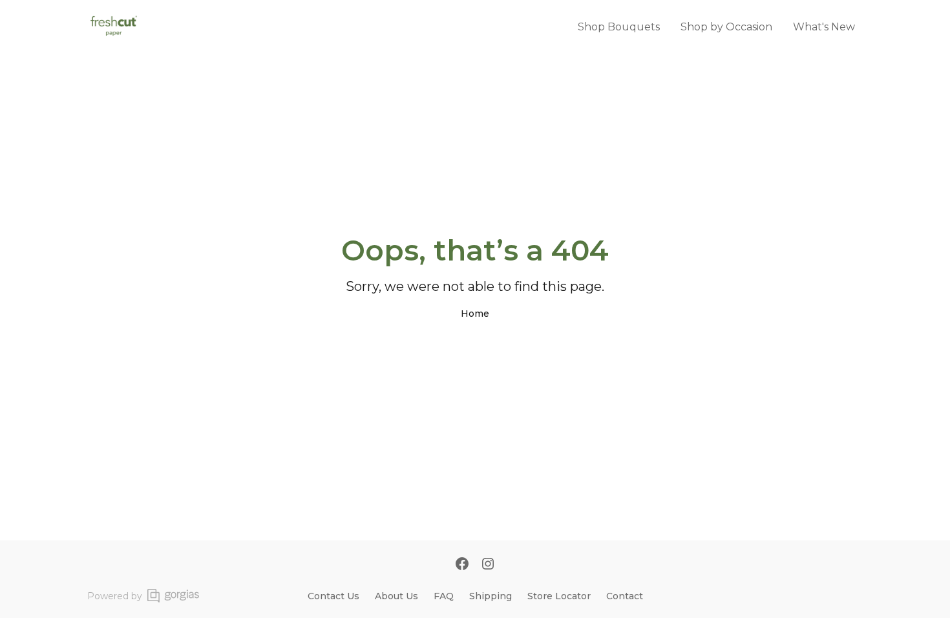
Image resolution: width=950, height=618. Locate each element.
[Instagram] (488, 565)
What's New (824, 27)
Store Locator (559, 596)
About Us (396, 596)
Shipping (490, 596)
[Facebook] (462, 565)
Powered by (114, 596)
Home (475, 313)
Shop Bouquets (619, 27)
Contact (624, 596)
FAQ (444, 596)
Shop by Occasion (726, 27)
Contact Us (333, 596)
